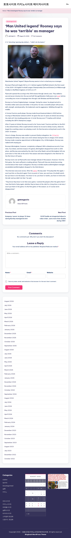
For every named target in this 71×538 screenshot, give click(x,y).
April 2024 (8, 414)
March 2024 (8, 418)
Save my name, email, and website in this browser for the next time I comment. (32, 281)
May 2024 (8, 410)
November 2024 (10, 386)
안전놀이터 (55, 135)
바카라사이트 (7, 513)
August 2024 (9, 398)
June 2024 (8, 406)
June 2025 (8, 358)
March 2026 (8, 321)
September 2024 (10, 394)
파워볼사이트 (7, 507)
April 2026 (8, 317)
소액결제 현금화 (8, 516)
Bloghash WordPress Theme (35, 534)
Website (50, 273)
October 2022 (9, 459)
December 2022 (10, 455)
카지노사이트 (7, 504)
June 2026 (8, 309)
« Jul (28, 513)
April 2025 (8, 366)
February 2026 (9, 325)
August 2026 (9, 301)
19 (32, 499)
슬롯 (4, 489)
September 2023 (10, 443)
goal (58, 96)
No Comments (37, 36)
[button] (22, 204)
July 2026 (7, 305)
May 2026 (8, 313)
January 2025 (9, 378)
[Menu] (67, 4)
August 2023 (9, 446)
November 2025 (10, 338)
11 (29, 493)
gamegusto (23, 199)
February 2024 (9, 422)
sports (5, 483)
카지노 (5, 492)
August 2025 (9, 350)
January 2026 (9, 330)
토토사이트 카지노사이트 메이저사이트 (26, 4)
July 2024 (7, 402)
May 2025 (8, 362)
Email (29, 273)
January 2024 (9, 426)
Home (4, 11)
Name (8, 273)
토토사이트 (6, 501)
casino (5, 480)
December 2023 (10, 430)
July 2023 (7, 451)
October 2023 (9, 438)
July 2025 (7, 354)
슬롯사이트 (6, 510)
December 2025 (10, 334)
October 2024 (9, 390)
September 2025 (10, 346)
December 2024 (10, 382)
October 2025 (9, 342)
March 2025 (8, 370)
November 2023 (10, 434)
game (35, 171)
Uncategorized (11, 21)
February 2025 (9, 374)
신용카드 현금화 (8, 519)
